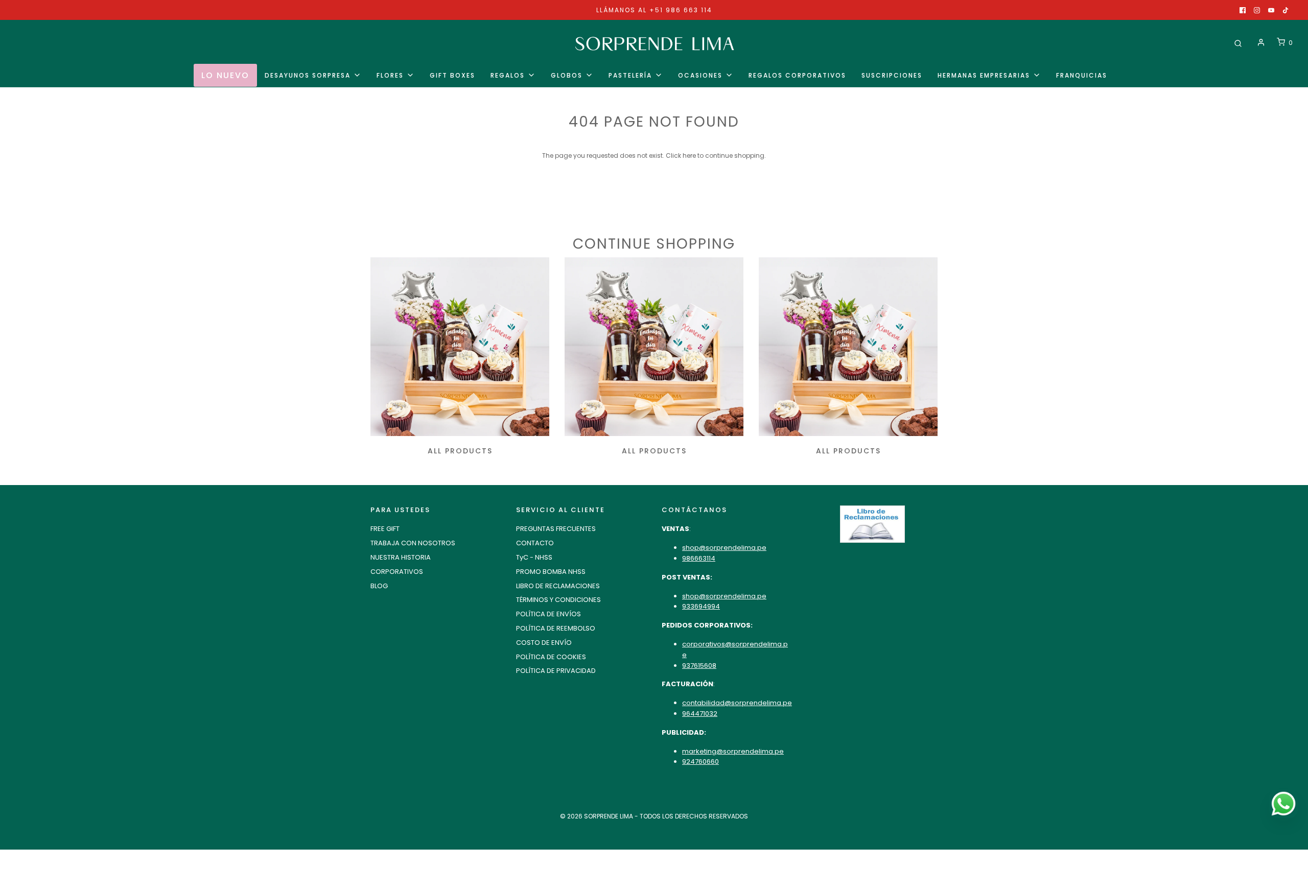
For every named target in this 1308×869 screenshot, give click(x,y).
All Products (460, 451)
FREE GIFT (385, 529)
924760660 (700, 761)
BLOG (379, 586)
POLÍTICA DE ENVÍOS (548, 614)
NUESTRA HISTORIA (400, 557)
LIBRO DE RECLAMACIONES (558, 586)
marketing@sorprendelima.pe (733, 751)
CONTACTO (535, 543)
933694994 (701, 606)
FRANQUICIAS (1081, 75)
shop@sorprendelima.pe (724, 547)
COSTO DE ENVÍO (544, 642)
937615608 (699, 665)
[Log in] (1261, 42)
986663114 (698, 558)
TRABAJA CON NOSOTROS (412, 543)
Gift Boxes (452, 75)
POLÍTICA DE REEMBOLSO (555, 628)
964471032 (699, 713)
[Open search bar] (1238, 42)
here (689, 155)
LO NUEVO (225, 75)
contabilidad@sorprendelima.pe (737, 703)
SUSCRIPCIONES (891, 75)
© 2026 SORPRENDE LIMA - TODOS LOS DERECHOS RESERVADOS (654, 816)
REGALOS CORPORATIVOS (797, 75)
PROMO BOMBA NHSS (551, 571)
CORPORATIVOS (396, 571)
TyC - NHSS (534, 557)
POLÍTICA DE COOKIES (551, 657)
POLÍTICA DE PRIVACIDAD (556, 670)
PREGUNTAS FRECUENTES (556, 529)
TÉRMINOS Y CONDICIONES (558, 600)
